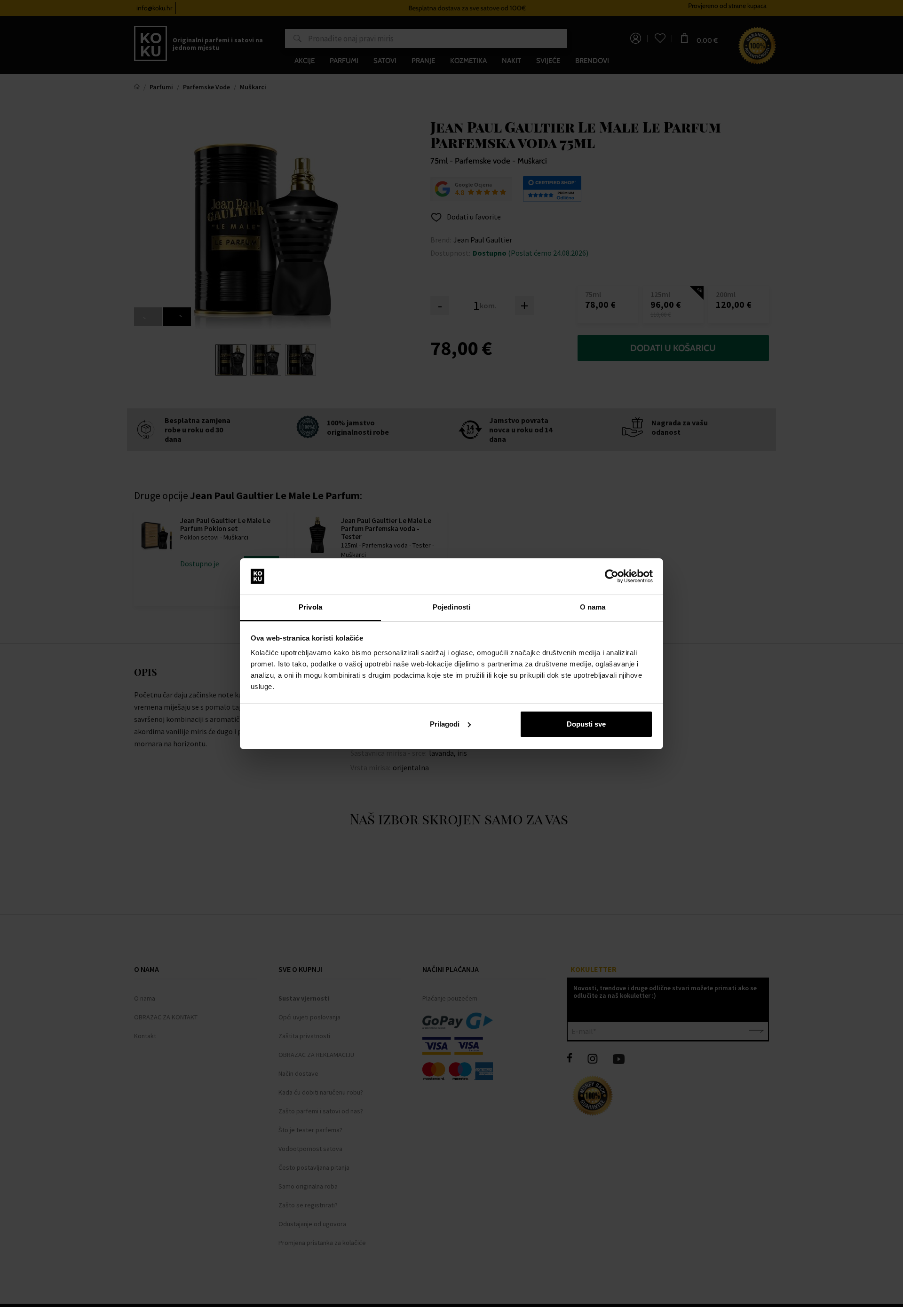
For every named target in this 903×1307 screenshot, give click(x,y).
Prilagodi (444, 724)
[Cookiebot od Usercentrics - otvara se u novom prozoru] (611, 576)
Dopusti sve (586, 724)
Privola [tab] (310, 607)
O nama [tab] (593, 607)
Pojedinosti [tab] (451, 607)
